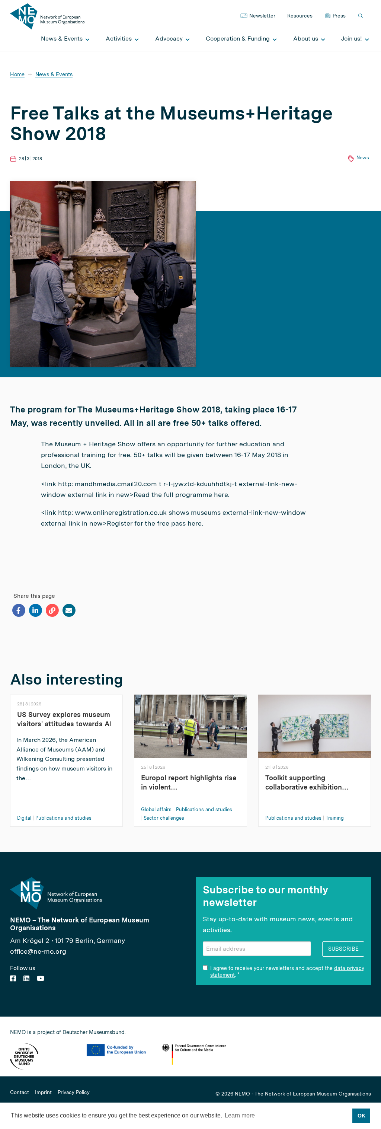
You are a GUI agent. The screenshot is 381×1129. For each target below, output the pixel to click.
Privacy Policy (74, 1092)
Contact (19, 1092)
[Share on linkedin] (35, 610)
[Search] (361, 16)
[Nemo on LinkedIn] (26, 978)
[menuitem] (63, 39)
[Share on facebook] (18, 610)
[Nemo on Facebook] (13, 978)
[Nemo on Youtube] (40, 978)
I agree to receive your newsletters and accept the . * (287, 971)
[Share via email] (68, 610)
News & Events (54, 74)
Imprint (43, 1092)
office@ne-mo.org (38, 951)
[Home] (47, 16)
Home (17, 74)
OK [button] (361, 1116)
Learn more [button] (240, 1115)
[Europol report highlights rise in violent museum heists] (190, 726)
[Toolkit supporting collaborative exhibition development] (314, 726)
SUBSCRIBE (343, 948)
